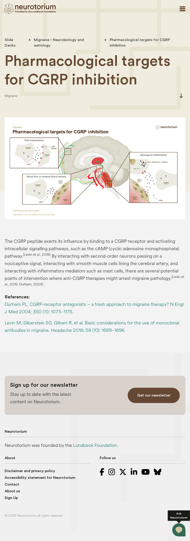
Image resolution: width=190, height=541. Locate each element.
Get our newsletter (153, 395)
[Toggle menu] (182, 8)
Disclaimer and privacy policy (30, 471)
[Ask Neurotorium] (178, 529)
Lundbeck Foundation (95, 445)
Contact (12, 484)
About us (12, 491)
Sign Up (11, 498)
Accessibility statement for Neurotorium (40, 478)
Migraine (11, 96)
